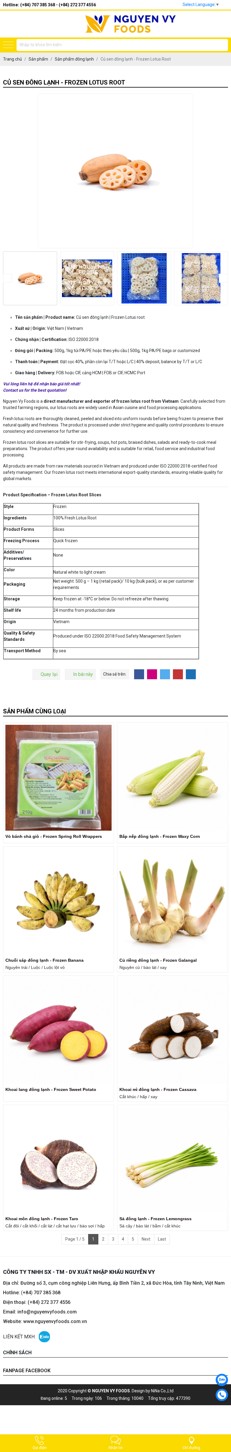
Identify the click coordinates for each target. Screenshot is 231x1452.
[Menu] (8, 45)
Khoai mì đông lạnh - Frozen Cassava (157, 1089)
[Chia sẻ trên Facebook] (139, 674)
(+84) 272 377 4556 (77, 4)
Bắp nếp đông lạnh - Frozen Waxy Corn (159, 836)
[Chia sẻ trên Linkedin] (191, 674)
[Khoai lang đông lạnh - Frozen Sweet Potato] (58, 1031)
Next (146, 1239)
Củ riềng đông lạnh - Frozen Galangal (158, 960)
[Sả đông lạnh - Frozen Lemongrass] (172, 1160)
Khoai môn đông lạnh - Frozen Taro (41, 1218)
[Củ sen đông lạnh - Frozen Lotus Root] (30, 278)
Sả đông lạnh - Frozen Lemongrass (155, 1218)
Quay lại (49, 674)
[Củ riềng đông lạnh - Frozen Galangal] (172, 902)
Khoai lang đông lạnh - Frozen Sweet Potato (50, 1089)
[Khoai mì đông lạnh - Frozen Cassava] (172, 1031)
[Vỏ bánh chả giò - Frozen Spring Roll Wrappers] (58, 778)
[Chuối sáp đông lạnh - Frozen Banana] (58, 902)
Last (162, 1239)
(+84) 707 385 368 (37, 4)
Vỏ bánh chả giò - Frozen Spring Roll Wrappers (53, 836)
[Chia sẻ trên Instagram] (152, 674)
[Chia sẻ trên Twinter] (165, 674)
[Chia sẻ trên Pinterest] (178, 674)
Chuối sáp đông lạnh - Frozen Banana (44, 960)
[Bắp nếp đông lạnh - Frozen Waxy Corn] (172, 778)
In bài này (83, 674)
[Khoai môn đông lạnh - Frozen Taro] (58, 1160)
